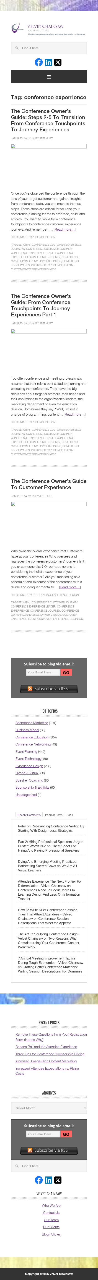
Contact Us (51, 1212)
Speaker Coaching (29, 780)
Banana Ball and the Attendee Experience (46, 1047)
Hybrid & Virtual (27, 773)
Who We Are (51, 1205)
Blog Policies (51, 1234)
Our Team (51, 1220)
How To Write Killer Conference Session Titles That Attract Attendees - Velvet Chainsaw (47, 914)
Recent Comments (29, 814)
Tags (70, 814)
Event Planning (40, 595)
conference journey (45, 257)
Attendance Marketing (31, 723)
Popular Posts (53, 814)
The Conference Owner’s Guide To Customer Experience (49, 484)
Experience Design (42, 237)
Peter (22, 826)
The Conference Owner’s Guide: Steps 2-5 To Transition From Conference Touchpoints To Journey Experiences (48, 120)
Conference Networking (33, 744)
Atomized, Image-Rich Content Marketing (46, 1061)
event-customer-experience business (55, 618)
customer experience (47, 265)
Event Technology (28, 758)
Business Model (27, 730)
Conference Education (32, 737)
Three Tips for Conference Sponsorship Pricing (49, 1054)
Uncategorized (26, 795)
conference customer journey (49, 248)
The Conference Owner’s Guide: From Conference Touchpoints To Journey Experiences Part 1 (41, 305)
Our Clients (51, 1227)
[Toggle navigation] (49, 76)
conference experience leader (33, 253)
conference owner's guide (41, 261)
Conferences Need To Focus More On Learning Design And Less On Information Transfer (49, 894)
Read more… (65, 229)
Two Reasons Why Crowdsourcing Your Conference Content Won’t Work (48, 942)
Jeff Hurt (46, 138)
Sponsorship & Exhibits (32, 787)
